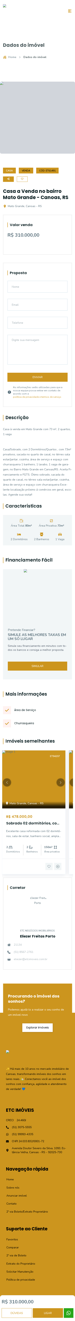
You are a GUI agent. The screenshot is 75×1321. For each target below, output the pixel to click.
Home (12, 57)
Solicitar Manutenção (17, 1272)
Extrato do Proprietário (18, 1264)
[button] (7, 782)
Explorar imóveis (37, 1028)
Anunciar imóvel (14, 1196)
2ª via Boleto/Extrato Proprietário (25, 1212)
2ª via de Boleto (14, 1255)
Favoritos (10, 1239)
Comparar (10, 1247)
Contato (9, 1204)
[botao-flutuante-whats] (68, 1313)
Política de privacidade (18, 1280)
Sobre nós (10, 1188)
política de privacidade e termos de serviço (37, 397)
